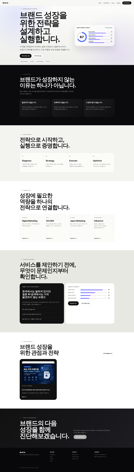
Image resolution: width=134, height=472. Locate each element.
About (99, 3)
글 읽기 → (24, 396)
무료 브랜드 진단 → (80, 437)
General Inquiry (75, 456)
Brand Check (127, 3)
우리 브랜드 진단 (86, 303)
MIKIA (5, 3)
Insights (118, 3)
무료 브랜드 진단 (26, 55)
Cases (112, 3)
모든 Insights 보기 (107, 353)
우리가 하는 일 (37, 55)
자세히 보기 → (25, 238)
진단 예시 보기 (73, 303)
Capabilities (106, 3)
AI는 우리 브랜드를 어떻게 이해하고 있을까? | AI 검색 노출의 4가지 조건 (36, 389)
